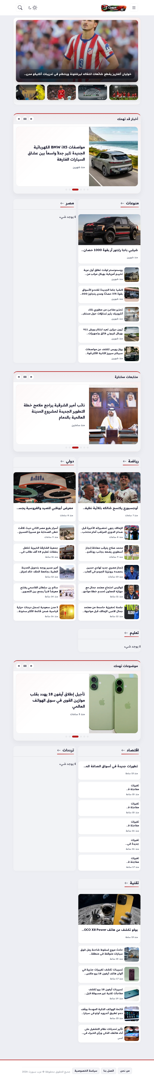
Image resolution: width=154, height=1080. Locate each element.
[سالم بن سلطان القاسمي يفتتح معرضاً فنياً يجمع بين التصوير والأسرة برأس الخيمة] (45, 592)
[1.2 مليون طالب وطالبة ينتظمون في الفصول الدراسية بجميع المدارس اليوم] (81, 447)
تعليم (134, 632)
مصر (70, 203)
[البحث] (20, 8)
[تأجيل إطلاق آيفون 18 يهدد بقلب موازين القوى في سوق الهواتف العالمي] (78, 737)
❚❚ (25, 118)
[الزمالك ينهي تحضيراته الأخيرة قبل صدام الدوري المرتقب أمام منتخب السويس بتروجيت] (109, 532)
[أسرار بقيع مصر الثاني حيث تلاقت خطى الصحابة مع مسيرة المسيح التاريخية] (45, 532)
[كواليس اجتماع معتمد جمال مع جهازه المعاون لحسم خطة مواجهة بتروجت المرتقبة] (109, 592)
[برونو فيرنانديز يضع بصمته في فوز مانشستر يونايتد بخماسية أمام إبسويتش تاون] (61, 92)
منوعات (132, 203)
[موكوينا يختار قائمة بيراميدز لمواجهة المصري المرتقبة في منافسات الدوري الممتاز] (84, 447)
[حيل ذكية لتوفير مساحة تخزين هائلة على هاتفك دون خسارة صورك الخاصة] (77, 703)
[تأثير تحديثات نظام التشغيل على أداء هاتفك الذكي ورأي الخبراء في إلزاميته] (109, 1033)
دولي (70, 461)
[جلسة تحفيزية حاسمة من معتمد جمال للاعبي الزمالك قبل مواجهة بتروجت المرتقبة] (109, 612)
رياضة (133, 461)
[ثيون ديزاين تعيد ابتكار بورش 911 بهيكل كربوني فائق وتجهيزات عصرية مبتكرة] (109, 334)
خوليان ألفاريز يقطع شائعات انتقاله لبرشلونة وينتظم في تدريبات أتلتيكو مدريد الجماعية (77, 74)
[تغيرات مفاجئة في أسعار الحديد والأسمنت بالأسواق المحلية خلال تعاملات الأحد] (109, 826)
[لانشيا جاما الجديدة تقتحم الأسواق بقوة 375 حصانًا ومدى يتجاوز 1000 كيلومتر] (109, 294)
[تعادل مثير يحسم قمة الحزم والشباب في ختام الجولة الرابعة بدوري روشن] (30, 92)
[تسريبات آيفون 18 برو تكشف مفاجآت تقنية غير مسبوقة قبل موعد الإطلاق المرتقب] (109, 994)
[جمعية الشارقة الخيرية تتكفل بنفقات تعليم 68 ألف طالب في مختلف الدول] (45, 552)
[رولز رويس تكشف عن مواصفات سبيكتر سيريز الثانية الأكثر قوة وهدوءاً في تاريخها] (109, 354)
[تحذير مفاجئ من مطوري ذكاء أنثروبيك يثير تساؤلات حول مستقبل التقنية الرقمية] (109, 314)
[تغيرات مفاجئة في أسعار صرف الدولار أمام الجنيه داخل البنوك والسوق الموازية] (109, 790)
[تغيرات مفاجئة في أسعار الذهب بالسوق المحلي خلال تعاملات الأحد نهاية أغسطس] (109, 808)
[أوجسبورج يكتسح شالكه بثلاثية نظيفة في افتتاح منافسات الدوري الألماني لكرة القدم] (109, 497)
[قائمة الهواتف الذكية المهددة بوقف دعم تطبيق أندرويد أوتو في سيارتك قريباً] (109, 1014)
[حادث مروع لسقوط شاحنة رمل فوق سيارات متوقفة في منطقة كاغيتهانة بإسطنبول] (109, 954)
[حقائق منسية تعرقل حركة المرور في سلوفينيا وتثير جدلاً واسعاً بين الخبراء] (81, 190)
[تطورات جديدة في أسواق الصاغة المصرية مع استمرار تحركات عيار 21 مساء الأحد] (109, 770)
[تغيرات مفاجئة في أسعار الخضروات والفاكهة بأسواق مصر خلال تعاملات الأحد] (109, 863)
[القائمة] (134, 8)
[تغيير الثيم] (32, 7)
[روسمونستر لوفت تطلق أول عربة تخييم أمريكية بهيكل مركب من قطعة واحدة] (109, 274)
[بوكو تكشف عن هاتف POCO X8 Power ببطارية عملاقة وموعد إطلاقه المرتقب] (109, 918)
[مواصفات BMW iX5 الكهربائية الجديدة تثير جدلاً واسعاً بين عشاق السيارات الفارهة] (78, 190)
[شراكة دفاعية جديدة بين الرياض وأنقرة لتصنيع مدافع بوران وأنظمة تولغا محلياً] (92, 92)
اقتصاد (133, 750)
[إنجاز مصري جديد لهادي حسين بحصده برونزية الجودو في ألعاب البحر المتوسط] (109, 572)
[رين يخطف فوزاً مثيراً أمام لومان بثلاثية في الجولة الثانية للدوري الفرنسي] (77, 414)
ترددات (68, 750)
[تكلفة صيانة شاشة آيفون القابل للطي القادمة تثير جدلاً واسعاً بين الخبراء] (66, 737)
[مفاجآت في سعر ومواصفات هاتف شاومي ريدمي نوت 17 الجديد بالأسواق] (81, 737)
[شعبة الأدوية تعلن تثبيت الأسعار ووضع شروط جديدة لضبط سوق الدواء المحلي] (88, 737)
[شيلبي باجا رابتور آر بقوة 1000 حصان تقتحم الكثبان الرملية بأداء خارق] (109, 239)
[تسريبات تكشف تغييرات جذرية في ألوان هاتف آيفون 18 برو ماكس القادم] (109, 974)
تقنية (134, 883)
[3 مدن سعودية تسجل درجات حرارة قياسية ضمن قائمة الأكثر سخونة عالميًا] (45, 612)
